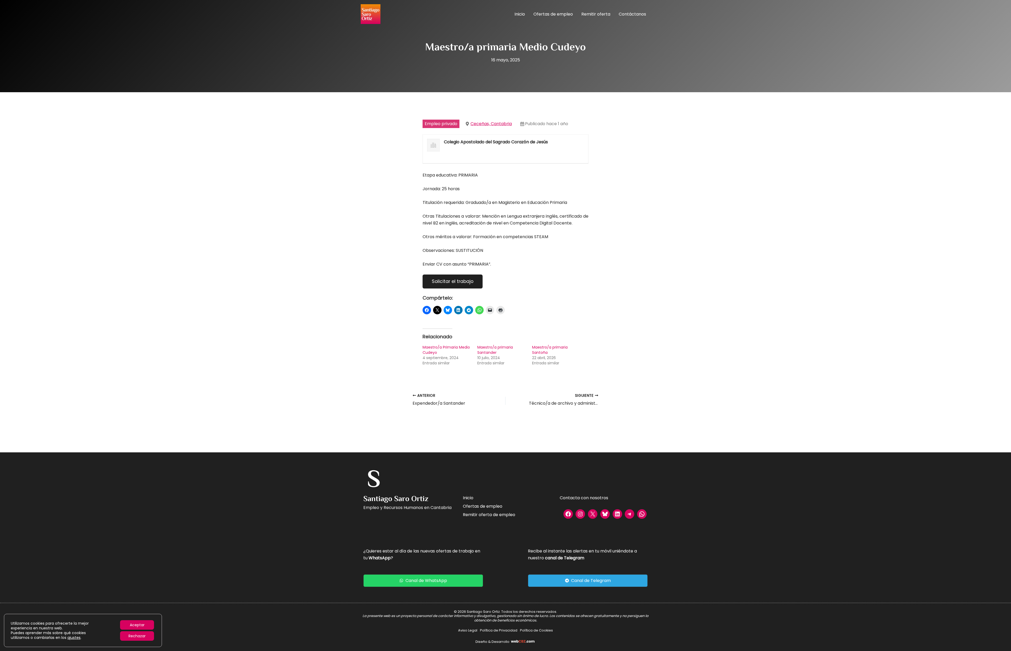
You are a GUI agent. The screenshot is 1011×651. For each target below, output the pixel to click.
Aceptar (137, 625)
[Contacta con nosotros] (584, 498)
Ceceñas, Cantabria (491, 124)
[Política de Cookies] (536, 630)
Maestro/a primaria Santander (495, 350)
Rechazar (137, 636)
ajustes (74, 637)
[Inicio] (468, 498)
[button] (423, 580)
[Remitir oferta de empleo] (489, 514)
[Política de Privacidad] (498, 630)
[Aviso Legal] (467, 630)
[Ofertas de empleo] (482, 506)
